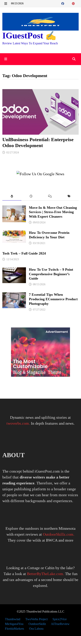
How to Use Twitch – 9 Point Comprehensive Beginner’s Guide (51, 274)
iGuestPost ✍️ (29, 35)
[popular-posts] (11, 196)
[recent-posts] (30, 196)
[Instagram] (78, 3)
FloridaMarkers (14, 628)
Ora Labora (36, 628)
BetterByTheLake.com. (45, 574)
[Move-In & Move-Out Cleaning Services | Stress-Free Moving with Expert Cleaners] (14, 208)
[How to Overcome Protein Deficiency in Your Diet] (14, 233)
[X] (70, 3)
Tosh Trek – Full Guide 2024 (24, 253)
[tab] (11, 196)
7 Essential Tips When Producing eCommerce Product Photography (53, 299)
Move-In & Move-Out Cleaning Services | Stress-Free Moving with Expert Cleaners (53, 212)
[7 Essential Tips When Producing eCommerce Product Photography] (14, 295)
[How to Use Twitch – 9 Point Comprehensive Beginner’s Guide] (14, 270)
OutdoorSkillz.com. (58, 534)
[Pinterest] (74, 3)
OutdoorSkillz (37, 624)
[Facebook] (63, 3)
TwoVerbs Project (36, 619)
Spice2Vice (59, 619)
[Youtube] (67, 3)
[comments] (50, 196)
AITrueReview (60, 624)
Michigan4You (14, 624)
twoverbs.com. (18, 423)
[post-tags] (69, 196)
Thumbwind (12, 619)
